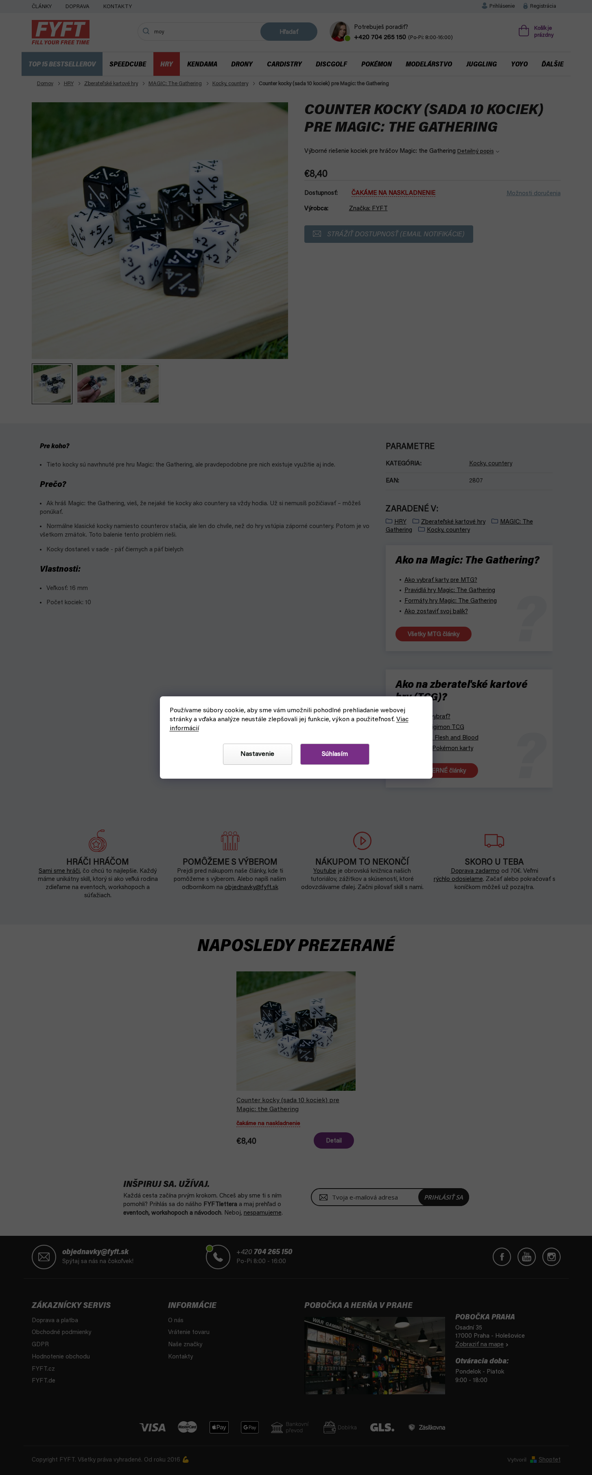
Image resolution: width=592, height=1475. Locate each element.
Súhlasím (335, 754)
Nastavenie (257, 754)
